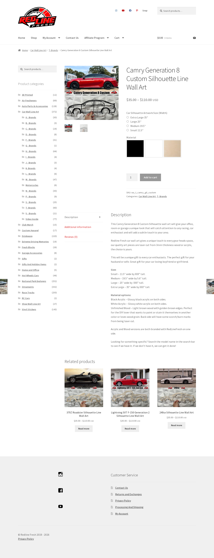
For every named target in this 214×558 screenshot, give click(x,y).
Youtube (123, 10)
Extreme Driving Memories (35, 241)
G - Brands (31, 145)
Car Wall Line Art (38, 50)
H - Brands (31, 151)
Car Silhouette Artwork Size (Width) (146, 113)
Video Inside (32, 219)
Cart (117, 37)
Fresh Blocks (28, 247)
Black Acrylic (135, 148)
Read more (83, 428)
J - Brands (31, 162)
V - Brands (31, 213)
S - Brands (31, 202)
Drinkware (27, 236)
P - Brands (31, 196)
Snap (144, 10)
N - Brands (31, 190)
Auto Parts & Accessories (35, 106)
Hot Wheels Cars (30, 275)
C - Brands (31, 128)
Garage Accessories (32, 252)
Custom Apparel (30, 230)
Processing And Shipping (129, 507)
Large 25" (135, 121)
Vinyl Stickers (29, 309)
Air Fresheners (29, 100)
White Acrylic (153, 148)
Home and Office (30, 269)
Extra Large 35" (139, 117)
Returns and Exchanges (128, 494)
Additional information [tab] (78, 227)
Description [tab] (71, 217)
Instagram (116, 10)
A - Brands (31, 117)
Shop (34, 37)
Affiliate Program (94, 37)
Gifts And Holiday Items (34, 264)
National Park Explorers (34, 281)
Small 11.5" (136, 130)
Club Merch (27, 224)
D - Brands (31, 134)
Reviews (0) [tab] (71, 236)
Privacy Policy (123, 500)
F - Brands (31, 139)
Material (131, 137)
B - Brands (31, 123)
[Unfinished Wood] (172, 148)
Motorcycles (32, 185)
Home (21, 37)
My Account (49, 37)
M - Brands (31, 179)
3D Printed (27, 94)
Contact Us (72, 37)
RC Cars (26, 298)
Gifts (24, 258)
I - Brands (30, 156)
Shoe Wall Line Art (31, 303)
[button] (113, 70)
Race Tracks (28, 292)
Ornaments (28, 286)
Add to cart (150, 177)
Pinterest (137, 10)
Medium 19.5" (138, 126)
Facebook (130, 10)
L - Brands (31, 173)
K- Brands (30, 168)
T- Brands (53, 50)
